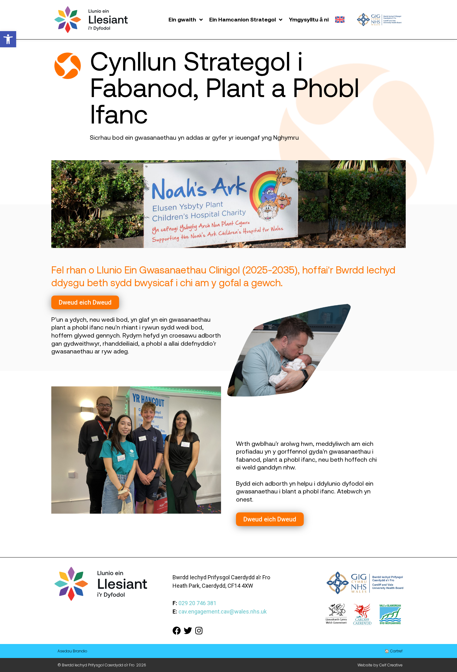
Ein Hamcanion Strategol (242, 19)
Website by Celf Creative (380, 665)
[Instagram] (199, 630)
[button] (8, 39)
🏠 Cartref (394, 651)
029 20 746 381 (197, 603)
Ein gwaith (182, 19)
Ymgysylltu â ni (309, 19)
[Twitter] (188, 630)
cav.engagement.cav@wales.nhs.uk (222, 611)
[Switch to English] (339, 19)
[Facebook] (177, 630)
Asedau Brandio (72, 651)
